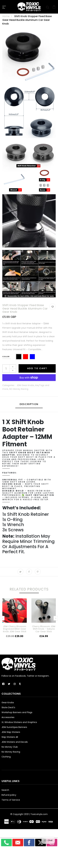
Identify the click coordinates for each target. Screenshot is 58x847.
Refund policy (9, 794)
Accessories (8, 717)
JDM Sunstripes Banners (14, 727)
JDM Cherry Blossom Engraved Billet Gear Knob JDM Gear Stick (14, 629)
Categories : (8, 385)
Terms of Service (11, 799)
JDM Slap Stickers (11, 732)
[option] (14, 620)
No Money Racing (11, 751)
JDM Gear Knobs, (26, 385)
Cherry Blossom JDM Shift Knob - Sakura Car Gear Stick (43, 629)
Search (5, 790)
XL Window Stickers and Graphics (19, 722)
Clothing (6, 756)
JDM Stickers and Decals (15, 741)
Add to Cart (37, 368)
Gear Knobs (8, 702)
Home (6, 16)
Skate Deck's (8, 707)
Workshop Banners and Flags (17, 712)
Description (29, 404)
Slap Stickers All (10, 737)
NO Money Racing (18, 389)
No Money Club (10, 746)
